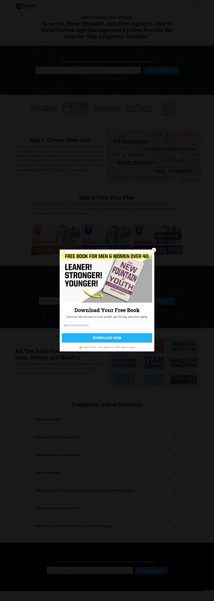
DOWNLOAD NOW (107, 338)
